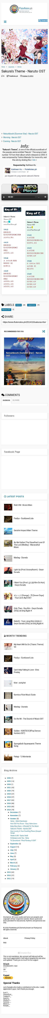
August (13, 847)
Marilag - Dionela (21, 558)
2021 (9, 788)
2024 (9, 784)
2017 (9, 800)
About (5, 938)
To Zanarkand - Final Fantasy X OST (23, 841)
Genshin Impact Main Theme (26, 530)
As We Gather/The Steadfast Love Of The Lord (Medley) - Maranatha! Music (29, 544)
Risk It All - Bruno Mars (23, 505)
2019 (9, 794)
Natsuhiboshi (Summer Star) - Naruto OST (20, 134)
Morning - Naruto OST (12, 137)
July (12, 850)
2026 (9, 778)
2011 (9, 879)
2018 (9, 797)
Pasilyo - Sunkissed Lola (23, 518)
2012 (9, 875)
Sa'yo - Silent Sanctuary (18, 821)
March (12, 863)
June (12, 853)
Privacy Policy (30, 938)
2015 (9, 807)
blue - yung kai (20, 683)
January (13, 869)
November (14, 815)
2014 (9, 810)
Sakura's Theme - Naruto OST (20, 829)
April (12, 860)
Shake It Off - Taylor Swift (19, 835)
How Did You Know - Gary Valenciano (23, 824)
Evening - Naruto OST (12, 141)
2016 (9, 803)
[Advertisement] (24, 106)
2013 (9, 872)
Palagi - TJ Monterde (22, 757)
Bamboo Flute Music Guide (25, 695)
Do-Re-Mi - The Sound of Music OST (29, 719)
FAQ (4, 943)
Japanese (11, 67)
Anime (19, 67)
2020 (9, 791)
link (34, 160)
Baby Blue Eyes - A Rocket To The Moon (24, 826)
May (12, 856)
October (13, 819)
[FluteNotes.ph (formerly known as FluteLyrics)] (15, 12)
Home (3, 67)
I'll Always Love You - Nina (19, 838)
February (13, 866)
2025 (9, 781)
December (14, 812)
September (14, 844)
